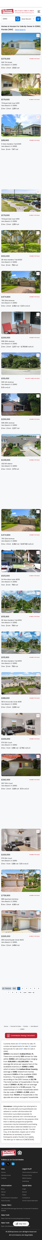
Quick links (27, 1185)
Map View (22, 1224)
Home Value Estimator (30, 1201)
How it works (5, 1201)
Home (3, 1172)
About (3, 1192)
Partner (3, 1178)
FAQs (3, 1195)
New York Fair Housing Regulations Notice (15, 1218)
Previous (8, 988)
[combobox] (28, 19)
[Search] (17, 19)
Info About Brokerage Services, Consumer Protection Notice (19, 1210)
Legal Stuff (27, 1169)
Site (3, 1169)
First (14, 988)
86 (34, 1044)
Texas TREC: (6, 1205)
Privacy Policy (27, 1175)
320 (19, 1044)
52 (29, 1046)
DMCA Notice (26, 1178)
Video (24, 1195)
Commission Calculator (9, 1198)
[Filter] (38, 19)
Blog (2, 1189)
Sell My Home (6, 1175)
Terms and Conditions (30, 1172)
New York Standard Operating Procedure (15, 1226)
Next (29, 992)
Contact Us (26, 1198)
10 (20, 992)
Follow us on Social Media (12, 1159)
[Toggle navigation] (39, 12)
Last (25, 992)
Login (24, 1189)
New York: (5, 1215)
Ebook (24, 1192)
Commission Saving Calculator (23, 1035)
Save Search (20, 29)
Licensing (25, 1181)
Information (6, 1185)
